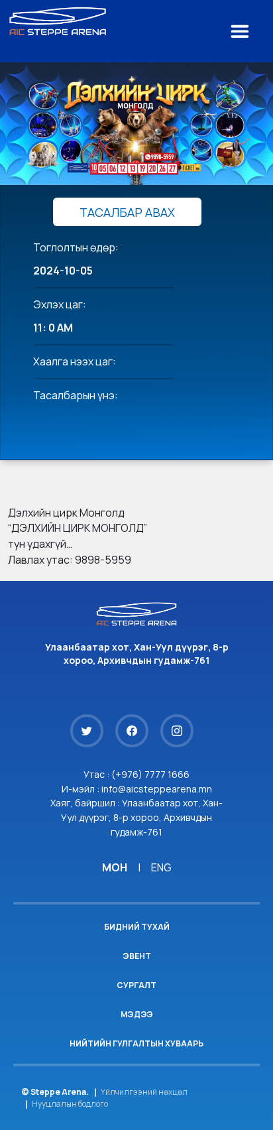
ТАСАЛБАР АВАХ (127, 212)
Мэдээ (137, 1014)
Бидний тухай (137, 926)
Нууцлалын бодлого (70, 1103)
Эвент (137, 956)
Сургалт (136, 985)
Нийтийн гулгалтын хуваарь (136, 1043)
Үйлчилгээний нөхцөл (144, 1092)
